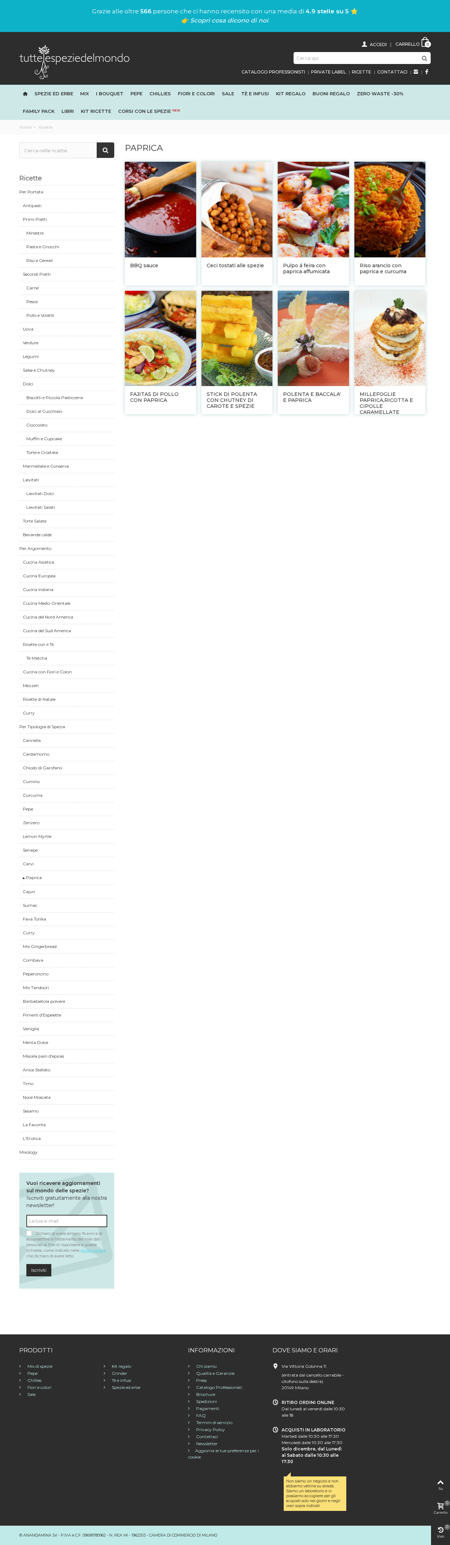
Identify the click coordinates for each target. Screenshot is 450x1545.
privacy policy (93, 1250)
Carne (32, 287)
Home (25, 127)
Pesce (32, 301)
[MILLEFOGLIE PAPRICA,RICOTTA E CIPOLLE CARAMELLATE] (390, 338)
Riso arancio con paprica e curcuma (383, 268)
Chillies (160, 93)
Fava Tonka (34, 919)
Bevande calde (37, 534)
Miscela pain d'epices (43, 1056)
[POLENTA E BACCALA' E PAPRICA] (313, 338)
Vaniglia (31, 1028)
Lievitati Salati (40, 507)
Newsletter (206, 1443)
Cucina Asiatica (38, 562)
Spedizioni (206, 1401)
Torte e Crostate (42, 452)
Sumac (30, 905)
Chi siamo (206, 1366)
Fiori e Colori (196, 93)
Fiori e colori (38, 1387)
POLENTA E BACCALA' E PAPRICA (312, 397)
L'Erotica (32, 1138)
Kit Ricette (96, 111)
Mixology (28, 1152)
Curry (29, 713)
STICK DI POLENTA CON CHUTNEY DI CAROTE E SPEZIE (232, 400)
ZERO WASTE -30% (380, 93)
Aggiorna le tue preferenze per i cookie (223, 1454)
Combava (33, 960)
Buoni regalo (331, 93)
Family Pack (38, 111)
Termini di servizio (213, 1422)
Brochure (205, 1394)
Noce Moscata (37, 1097)
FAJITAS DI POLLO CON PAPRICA (154, 397)
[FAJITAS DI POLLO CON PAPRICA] (160, 338)
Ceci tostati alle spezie (235, 265)
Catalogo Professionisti (273, 72)
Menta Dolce (35, 1042)
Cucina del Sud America (47, 630)
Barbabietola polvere (44, 1001)
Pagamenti (207, 1408)
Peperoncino (36, 973)
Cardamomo (36, 754)
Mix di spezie (39, 1366)
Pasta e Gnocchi (42, 246)
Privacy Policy (210, 1429)
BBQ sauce (145, 265)
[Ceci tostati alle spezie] (237, 209)
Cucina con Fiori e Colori (47, 671)
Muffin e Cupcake (44, 438)
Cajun (29, 891)
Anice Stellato (36, 1069)
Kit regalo (291, 93)
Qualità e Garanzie (214, 1373)
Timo (28, 1083)
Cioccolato (36, 425)
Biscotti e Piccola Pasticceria (54, 397)
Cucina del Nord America (48, 617)
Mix (84, 93)
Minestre (35, 233)
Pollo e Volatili (40, 315)
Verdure (30, 342)
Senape (30, 850)
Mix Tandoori (36, 987)
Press (201, 1380)
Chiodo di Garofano (42, 767)
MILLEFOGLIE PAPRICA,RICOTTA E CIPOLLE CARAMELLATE (386, 403)
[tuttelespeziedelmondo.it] (74, 61)
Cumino (31, 781)
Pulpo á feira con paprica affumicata (306, 268)
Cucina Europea (39, 575)
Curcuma (33, 795)
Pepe (136, 93)
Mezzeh (31, 685)
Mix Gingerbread (40, 946)
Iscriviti (38, 1270)
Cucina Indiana (38, 589)
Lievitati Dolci (40, 493)
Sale (228, 93)
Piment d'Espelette (42, 1015)
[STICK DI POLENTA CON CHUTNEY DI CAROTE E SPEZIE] (237, 338)
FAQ (200, 1415)
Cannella (32, 740)
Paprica (33, 877)
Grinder (119, 1373)
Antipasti (32, 205)
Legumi (31, 356)
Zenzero (31, 822)
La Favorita (34, 1124)
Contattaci (392, 72)
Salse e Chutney (39, 370)
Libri (68, 111)
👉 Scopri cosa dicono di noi (224, 20)
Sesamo (31, 1111)
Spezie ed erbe (53, 93)
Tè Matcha (36, 658)
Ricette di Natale (39, 699)
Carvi (28, 863)
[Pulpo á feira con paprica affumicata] (313, 209)
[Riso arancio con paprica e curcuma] (390, 209)
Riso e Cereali (39, 260)
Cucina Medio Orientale (46, 603)
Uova (28, 329)
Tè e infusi (255, 93)
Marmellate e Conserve (46, 466)
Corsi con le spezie (149, 111)
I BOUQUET (109, 93)
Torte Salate (34, 521)
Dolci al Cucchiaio (44, 411)
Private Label (328, 72)
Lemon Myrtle (37, 836)
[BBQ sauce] (160, 209)
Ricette (361, 72)
